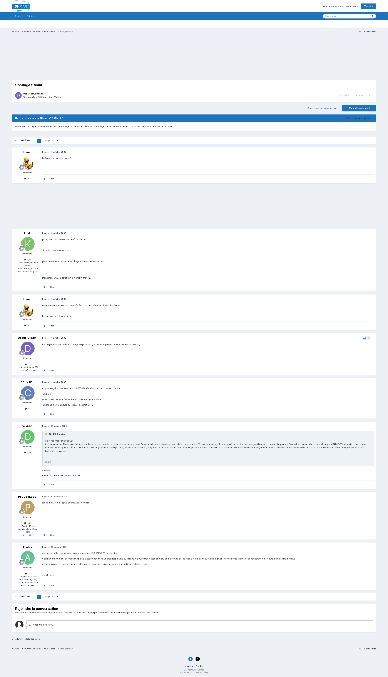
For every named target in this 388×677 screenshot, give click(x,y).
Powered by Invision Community (194, 672)
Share (345, 95)
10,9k (29, 523)
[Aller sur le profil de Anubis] (28, 558)
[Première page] (16, 141)
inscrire (140, 126)
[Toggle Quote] (46, 434)
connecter (123, 126)
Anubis (27, 547)
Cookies (200, 666)
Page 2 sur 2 (51, 140)
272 (29, 364)
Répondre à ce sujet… (42, 624)
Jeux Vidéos (55, 97)
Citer (51, 178)
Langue (188, 666)
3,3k (28, 259)
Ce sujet (361, 16)
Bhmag (18, 16)
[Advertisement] (67, 59)
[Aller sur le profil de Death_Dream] (18, 95)
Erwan (27, 152)
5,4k (28, 452)
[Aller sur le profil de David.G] (28, 437)
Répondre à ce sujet (359, 108)
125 (29, 573)
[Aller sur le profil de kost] (28, 244)
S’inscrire (368, 6)
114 (28, 408)
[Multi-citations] (44, 179)
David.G (27, 426)
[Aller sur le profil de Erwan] (28, 163)
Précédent (25, 140)
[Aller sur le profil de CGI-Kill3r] (28, 393)
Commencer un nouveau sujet (322, 108)
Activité (30, 16)
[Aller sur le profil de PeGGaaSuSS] (28, 507)
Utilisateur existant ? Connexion (340, 6)
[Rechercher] (372, 16)
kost (27, 233)
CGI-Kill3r (27, 382)
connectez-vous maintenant (113, 612)
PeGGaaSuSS (27, 496)
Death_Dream (35, 93)
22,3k (29, 178)
